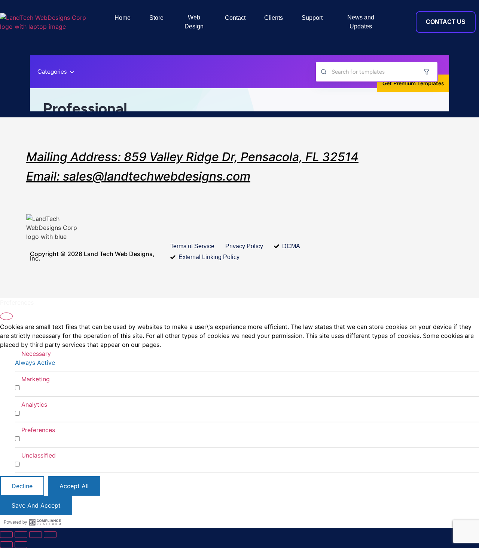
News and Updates (360, 22)
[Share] (35, 534)
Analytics (34, 404)
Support (312, 18)
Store (156, 18)
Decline (22, 486)
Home (123, 18)
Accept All (74, 486)
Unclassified (38, 455)
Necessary (36, 353)
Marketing (35, 379)
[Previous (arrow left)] (6, 544)
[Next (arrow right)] (21, 544)
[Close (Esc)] (50, 534)
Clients (273, 18)
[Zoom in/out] (6, 534)
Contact (235, 18)
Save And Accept (36, 505)
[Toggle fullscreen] (21, 534)
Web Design (194, 22)
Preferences (38, 430)
